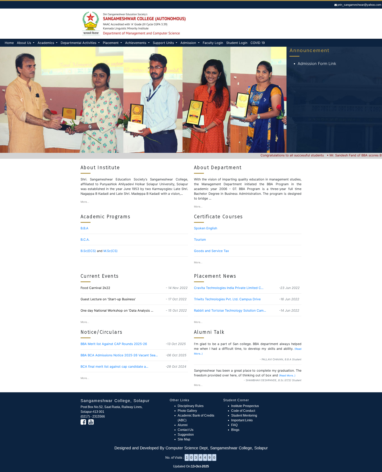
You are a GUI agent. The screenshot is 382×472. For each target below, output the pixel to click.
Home (10, 43)
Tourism (200, 239)
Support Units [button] (164, 43)
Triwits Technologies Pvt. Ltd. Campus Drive (227, 299)
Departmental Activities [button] (79, 43)
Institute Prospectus (245, 406)
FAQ (234, 425)
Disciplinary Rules (191, 406)
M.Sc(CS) (110, 251)
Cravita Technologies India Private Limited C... (228, 288)
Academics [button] (46, 43)
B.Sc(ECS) (88, 251)
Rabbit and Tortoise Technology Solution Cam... (230, 310)
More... (85, 201)
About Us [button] (24, 43)
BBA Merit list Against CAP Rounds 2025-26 (114, 344)
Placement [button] (111, 43)
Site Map (184, 439)
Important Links (242, 420)
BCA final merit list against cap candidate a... (114, 366)
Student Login (236, 43)
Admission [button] (188, 43)
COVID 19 (257, 43)
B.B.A (84, 228)
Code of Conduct (243, 410)
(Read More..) (287, 375)
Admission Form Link (317, 63)
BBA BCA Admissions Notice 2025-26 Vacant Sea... (119, 355)
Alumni (183, 425)
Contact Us (185, 429)
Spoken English (205, 228)
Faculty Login (213, 43)
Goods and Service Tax (211, 251)
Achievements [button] (136, 43)
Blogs (235, 429)
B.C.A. (85, 239)
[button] (21, 100)
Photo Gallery (187, 410)
